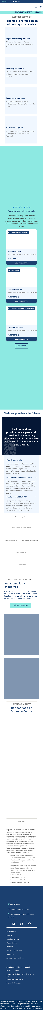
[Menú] (35, 6)
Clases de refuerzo (15, 328)
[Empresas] (21, 100)
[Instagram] (21, 923)
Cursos (9, 935)
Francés (11, 270)
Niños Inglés (22, 308)
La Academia (11, 932)
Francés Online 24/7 (16, 289)
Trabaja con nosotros (14, 950)
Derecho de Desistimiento (14, 979)
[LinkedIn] (13, 923)
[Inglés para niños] (21, 40)
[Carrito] (40, 7)
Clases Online (11, 943)
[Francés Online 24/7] (21, 269)
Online (17, 270)
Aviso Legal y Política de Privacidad (18, 967)
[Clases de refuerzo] (21, 307)
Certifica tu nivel (12, 939)
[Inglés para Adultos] (21, 70)
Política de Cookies (12, 970)
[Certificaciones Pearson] (21, 129)
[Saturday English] (21, 230)
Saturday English (14, 251)
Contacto (10, 954)
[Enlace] (7, 7)
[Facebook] (29, 923)
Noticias (9, 947)
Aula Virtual (23, 232)
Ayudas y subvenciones (15, 958)
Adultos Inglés (13, 232)
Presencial (30, 308)
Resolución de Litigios (13, 983)
